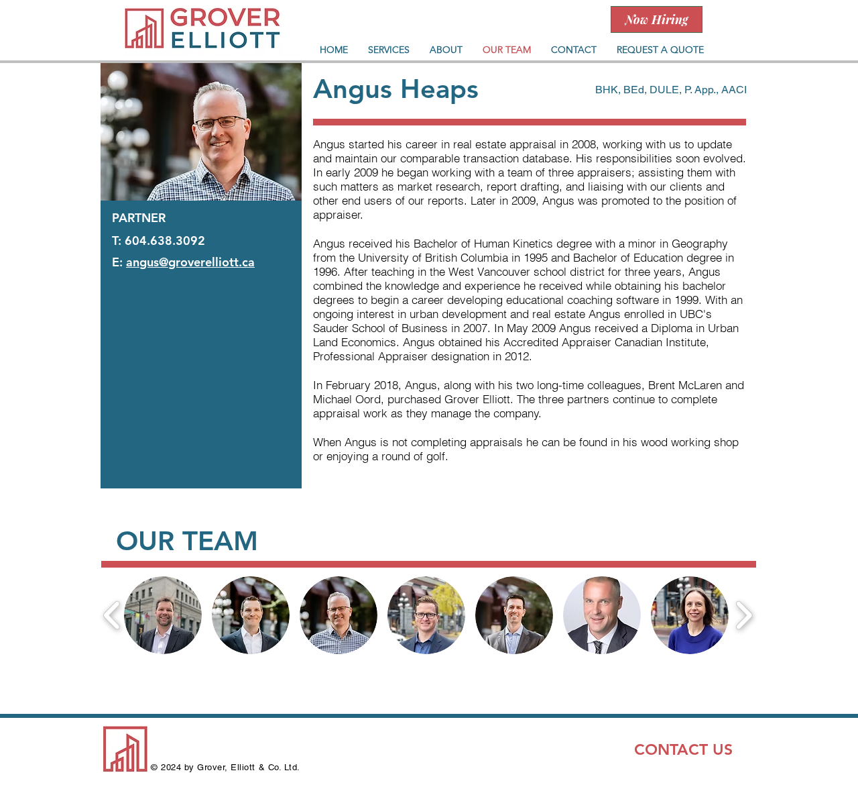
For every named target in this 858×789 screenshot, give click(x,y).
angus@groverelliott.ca (190, 262)
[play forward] (744, 615)
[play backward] (112, 615)
